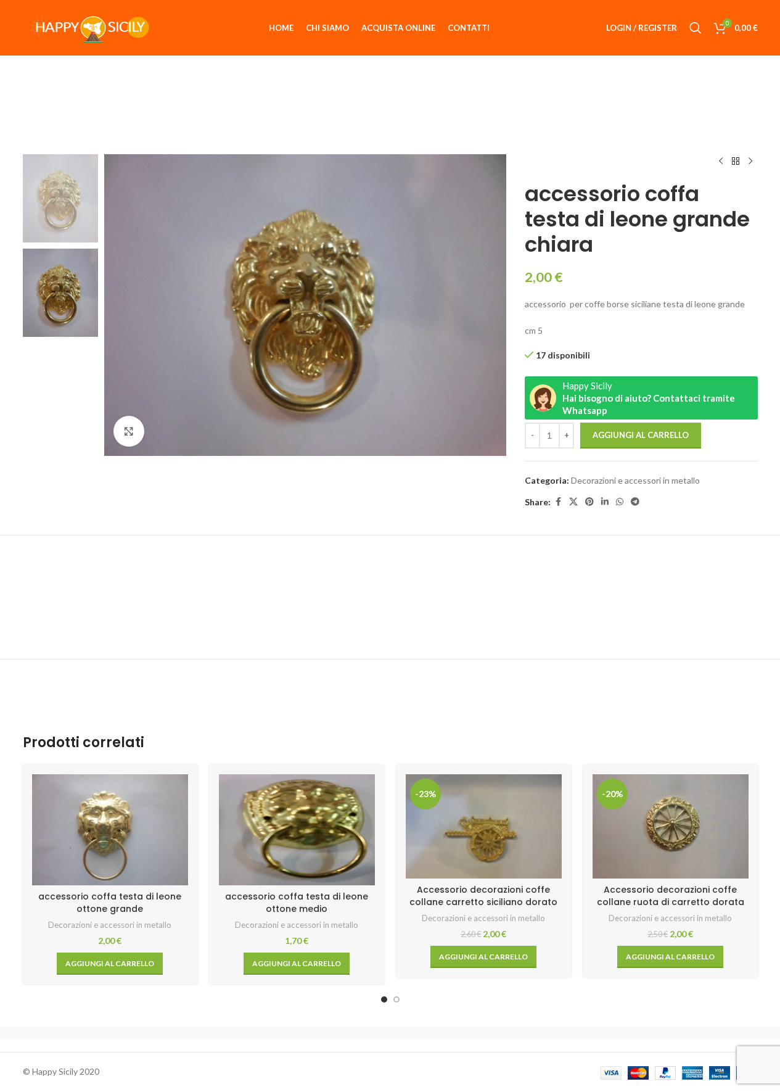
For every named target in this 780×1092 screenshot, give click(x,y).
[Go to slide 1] (384, 999)
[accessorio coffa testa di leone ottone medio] (297, 829)
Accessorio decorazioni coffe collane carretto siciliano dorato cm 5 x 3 (483, 901)
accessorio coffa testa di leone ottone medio (296, 902)
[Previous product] (720, 161)
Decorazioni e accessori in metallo (635, 480)
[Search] (695, 27)
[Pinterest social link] (589, 502)
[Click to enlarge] (128, 431)
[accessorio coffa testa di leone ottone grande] (110, 829)
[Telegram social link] (635, 502)
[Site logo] (87, 27)
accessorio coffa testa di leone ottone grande (109, 902)
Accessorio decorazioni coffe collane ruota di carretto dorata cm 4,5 (670, 901)
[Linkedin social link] (604, 502)
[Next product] (750, 161)
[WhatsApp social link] (619, 502)
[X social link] (573, 502)
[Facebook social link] (558, 502)
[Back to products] (735, 161)
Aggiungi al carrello (641, 435)
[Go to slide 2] (396, 999)
